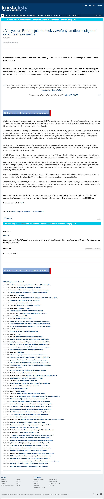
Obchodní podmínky (39, 487)
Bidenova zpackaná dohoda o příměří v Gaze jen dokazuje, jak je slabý (30, 357)
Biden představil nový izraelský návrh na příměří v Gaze (26, 378)
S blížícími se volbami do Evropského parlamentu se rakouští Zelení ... (30, 438)
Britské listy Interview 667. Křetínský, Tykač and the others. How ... (29, 292)
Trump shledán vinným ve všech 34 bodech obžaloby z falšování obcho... (31, 406)
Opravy (36, 483)
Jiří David (13, 393)
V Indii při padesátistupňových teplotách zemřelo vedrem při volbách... (30, 342)
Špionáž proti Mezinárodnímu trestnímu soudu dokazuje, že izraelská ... (30, 401)
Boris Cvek (13, 287)
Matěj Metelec (14, 453)
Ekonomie (4, 481)
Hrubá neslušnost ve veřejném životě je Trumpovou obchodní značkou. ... (31, 324)
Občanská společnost (7, 485)
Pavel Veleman (14, 313)
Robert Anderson (15, 298)
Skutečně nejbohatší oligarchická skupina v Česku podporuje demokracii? (42, 419)
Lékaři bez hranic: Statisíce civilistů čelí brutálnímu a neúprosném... (29, 458)
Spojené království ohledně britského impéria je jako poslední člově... (29, 321)
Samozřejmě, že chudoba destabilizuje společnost (24, 331)
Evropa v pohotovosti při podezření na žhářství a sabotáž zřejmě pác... (30, 448)
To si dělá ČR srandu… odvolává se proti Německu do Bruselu (36, 430)
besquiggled (21, 391)
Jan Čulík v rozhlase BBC (17, 329)
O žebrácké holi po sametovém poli (29, 386)
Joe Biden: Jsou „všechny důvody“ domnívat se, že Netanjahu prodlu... (30, 285)
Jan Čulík (12, 318)
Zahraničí (3, 479)
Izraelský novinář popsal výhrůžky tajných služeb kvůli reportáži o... (29, 412)
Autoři (68, 15)
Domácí (18, 479)
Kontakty (36, 481)
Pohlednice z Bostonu (24, 308)
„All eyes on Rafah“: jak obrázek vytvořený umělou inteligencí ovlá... (30, 443)
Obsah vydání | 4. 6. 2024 (13, 281)
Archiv (22, 15)
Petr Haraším (14, 386)
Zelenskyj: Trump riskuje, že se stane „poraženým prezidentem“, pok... (30, 344)
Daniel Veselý (14, 432)
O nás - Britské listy (39, 479)
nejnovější (89, 249)
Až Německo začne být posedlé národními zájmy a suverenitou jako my (38, 461)
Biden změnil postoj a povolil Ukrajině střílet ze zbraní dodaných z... (29, 399)
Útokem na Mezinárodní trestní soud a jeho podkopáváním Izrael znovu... (31, 456)
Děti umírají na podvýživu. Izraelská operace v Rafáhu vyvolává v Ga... (30, 355)
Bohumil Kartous (15, 419)
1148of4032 (21, 295)
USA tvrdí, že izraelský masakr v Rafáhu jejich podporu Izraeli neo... (29, 463)
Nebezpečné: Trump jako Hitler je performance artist (25, 300)
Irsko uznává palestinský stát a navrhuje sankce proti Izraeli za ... (29, 466)
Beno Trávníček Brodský (17, 375)
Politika (18, 481)
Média (18, 483)
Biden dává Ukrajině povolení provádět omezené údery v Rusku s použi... (31, 404)
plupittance (21, 352)
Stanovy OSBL (53, 479)
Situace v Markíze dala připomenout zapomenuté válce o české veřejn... (39, 396)
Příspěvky (75, 15)
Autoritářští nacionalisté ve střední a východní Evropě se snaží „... (39, 298)
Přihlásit (98, 6)
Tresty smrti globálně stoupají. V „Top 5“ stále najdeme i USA (36, 453)
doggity (20, 368)
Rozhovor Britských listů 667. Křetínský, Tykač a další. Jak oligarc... (29, 290)
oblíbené (97, 249)
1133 (19, 334)
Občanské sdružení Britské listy (21, 494)
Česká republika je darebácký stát (29, 432)
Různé (18, 485)
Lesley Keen (13, 295)
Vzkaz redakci (53, 481)
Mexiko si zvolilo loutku (25, 303)
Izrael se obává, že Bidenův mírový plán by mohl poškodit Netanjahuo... (30, 347)
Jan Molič (13, 380)
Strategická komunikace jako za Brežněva (29, 287)
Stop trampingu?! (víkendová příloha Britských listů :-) (41, 375)
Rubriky (48, 15)
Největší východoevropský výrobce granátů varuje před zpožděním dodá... (31, 440)
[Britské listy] (27, 113)
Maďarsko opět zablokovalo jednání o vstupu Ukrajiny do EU (27, 422)
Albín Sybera (14, 396)
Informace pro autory (54, 483)
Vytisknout (9, 218)
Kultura (3, 483)
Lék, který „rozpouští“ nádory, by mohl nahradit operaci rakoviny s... (29, 339)
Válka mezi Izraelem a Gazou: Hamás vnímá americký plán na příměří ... (30, 365)
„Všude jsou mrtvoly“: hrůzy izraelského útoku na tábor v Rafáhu (29, 445)
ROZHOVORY (31, 15)
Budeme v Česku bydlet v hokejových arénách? (33, 313)
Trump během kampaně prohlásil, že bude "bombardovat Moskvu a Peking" (32, 435)
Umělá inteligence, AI (38, 211)
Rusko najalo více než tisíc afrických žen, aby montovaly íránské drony (30, 425)
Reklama (36, 485)
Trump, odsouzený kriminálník (19, 388)
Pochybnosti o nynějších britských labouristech (29, 336)
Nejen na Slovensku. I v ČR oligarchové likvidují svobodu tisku (28, 370)
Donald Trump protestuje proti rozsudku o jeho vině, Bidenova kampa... (30, 383)
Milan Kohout (13, 308)
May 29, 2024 (71, 94)
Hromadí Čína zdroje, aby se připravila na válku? (24, 427)
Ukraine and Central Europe (24, 318)
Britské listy (15, 8)
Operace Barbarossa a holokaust (27, 373)
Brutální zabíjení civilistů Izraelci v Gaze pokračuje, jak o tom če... (29, 450)
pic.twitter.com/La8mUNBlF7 (52, 90)
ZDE (22, 203)
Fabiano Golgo (14, 303)
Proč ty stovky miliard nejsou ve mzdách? (29, 305)
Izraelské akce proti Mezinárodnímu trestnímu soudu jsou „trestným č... (30, 409)
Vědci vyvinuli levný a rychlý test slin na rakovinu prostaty (26, 349)
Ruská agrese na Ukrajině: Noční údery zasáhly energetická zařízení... (30, 362)
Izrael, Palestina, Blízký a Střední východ (18, 211)
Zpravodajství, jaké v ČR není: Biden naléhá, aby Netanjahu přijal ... (29, 360)
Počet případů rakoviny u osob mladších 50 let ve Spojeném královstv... (30, 326)
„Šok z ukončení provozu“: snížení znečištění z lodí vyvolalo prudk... (29, 414)
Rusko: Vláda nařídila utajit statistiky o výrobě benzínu (26, 417)
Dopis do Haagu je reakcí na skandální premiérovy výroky (26, 311)
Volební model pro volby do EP (18, 316)
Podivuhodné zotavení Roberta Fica (27, 380)
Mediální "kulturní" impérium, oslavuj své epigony (31, 393)
